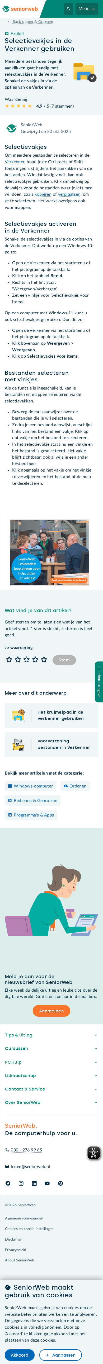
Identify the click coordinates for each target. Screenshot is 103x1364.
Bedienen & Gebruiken (35, 801)
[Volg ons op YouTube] (47, 1183)
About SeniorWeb (19, 1260)
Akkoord (19, 1355)
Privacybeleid (15, 1250)
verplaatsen (69, 194)
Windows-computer (33, 786)
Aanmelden (51, 1011)
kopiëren (43, 194)
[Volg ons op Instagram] (21, 1183)
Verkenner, (15, 162)
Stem (64, 659)
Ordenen (78, 786)
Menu (84, 9)
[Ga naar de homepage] (24, 9)
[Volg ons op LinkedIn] (34, 1183)
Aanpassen (63, 1355)
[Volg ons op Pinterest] (60, 1183)
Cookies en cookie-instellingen (29, 1229)
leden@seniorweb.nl (30, 1167)
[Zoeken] (68, 9)
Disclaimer (13, 1239)
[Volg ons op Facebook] (8, 1183)
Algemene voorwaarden (24, 1218)
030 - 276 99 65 (26, 1150)
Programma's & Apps (34, 815)
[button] (9, 660)
